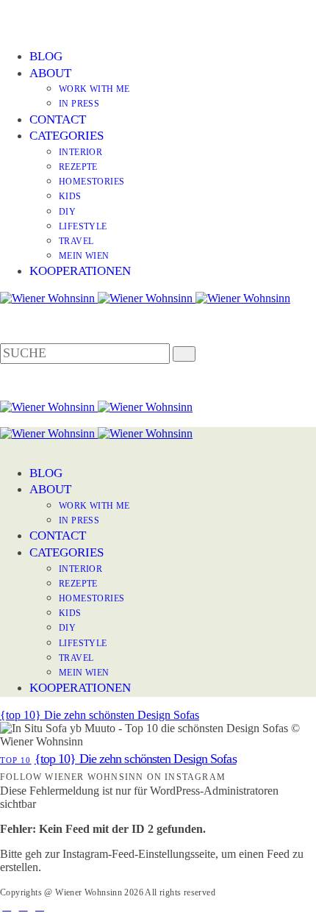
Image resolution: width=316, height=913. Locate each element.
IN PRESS (79, 104)
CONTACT (57, 119)
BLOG (45, 56)
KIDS (70, 196)
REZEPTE (78, 167)
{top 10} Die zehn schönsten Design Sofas (99, 715)
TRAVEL (76, 241)
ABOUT (50, 73)
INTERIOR (80, 152)
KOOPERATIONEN (80, 271)
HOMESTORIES (91, 181)
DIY (67, 212)
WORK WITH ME (94, 89)
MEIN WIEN (84, 256)
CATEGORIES (66, 136)
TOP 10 (16, 760)
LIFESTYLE (83, 226)
